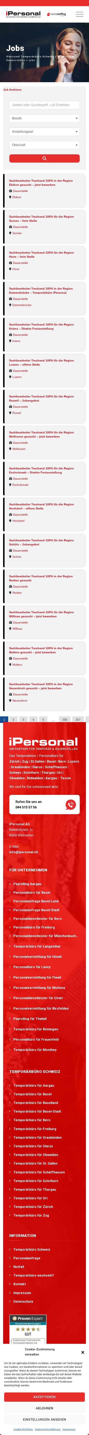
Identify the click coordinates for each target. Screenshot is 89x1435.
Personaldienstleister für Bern (37, 919)
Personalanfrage (26, 1258)
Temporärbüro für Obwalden (35, 1155)
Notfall (18, 1267)
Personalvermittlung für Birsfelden (41, 1008)
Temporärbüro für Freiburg (34, 1129)
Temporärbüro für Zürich (33, 1207)
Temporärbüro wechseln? (33, 1275)
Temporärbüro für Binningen (36, 1029)
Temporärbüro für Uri (30, 1198)
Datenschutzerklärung (47, 1429)
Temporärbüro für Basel (32, 1094)
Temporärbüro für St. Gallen (35, 1163)
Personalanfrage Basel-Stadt (36, 910)
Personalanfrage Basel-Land (36, 901)
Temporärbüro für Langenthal (37, 946)
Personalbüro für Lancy (32, 967)
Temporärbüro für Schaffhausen (39, 1172)
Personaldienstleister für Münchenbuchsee (46, 936)
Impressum (69, 1429)
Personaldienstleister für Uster (38, 998)
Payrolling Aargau (27, 884)
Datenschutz (23, 1301)
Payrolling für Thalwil (30, 1019)
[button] (83, 1352)
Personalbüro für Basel (31, 893)
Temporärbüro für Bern (31, 1120)
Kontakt (19, 1284)
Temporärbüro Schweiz (31, 1249)
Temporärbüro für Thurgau (34, 1189)
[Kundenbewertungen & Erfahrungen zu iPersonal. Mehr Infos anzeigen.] (28, 1333)
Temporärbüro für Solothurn (35, 1181)
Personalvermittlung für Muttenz (39, 988)
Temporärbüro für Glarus (33, 1146)
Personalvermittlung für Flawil (37, 977)
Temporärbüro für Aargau (33, 1086)
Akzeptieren (44, 1397)
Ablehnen (44, 1408)
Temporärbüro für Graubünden (37, 1137)
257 (78, 719)
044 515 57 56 (26, 807)
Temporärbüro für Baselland (35, 1103)
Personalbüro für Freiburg (34, 927)
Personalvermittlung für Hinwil (37, 957)
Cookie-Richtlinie (23, 1429)
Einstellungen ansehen (44, 1419)
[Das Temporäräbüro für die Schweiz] (23, 14)
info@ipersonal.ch (23, 852)
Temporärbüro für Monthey (35, 1050)
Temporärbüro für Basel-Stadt (37, 1111)
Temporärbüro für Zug (31, 1215)
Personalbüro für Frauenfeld (36, 1039)
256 (64, 719)
